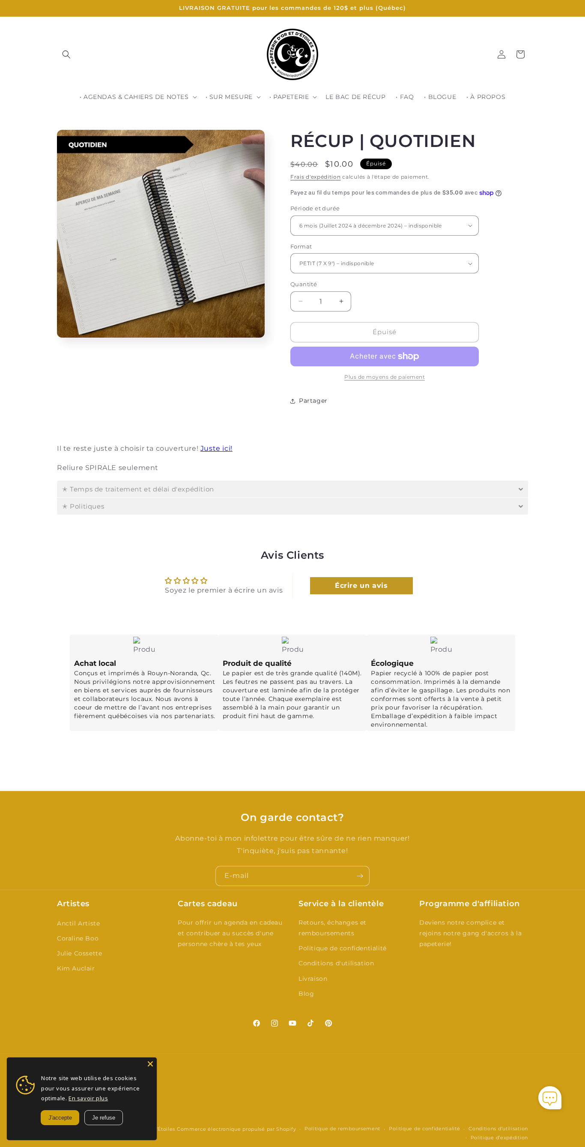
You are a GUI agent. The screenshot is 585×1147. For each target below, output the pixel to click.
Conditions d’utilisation (498, 1129)
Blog (306, 993)
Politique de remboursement (342, 1129)
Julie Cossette (79, 953)
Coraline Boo (77, 938)
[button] (66, 54)
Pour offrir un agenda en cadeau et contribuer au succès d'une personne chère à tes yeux (230, 933)
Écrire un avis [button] (361, 585)
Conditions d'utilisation (336, 963)
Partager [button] (313, 400)
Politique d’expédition (499, 1138)
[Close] (150, 1064)
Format (301, 246)
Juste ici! (216, 448)
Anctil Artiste (78, 923)
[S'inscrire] (359, 876)
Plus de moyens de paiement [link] (384, 377)
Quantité (303, 284)
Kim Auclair (76, 968)
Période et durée (315, 208)
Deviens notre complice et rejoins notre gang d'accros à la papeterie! (470, 933)
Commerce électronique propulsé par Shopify (236, 1129)
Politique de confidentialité (342, 948)
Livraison (312, 978)
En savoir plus (88, 1098)
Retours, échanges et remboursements (332, 928)
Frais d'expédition (315, 177)
